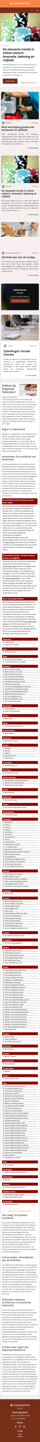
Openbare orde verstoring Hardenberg (16, 1014)
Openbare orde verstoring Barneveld (15, 1017)
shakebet (7, 753)
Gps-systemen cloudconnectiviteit (14, 1106)
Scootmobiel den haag (11, 773)
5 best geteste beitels (11, 815)
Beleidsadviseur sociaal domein (14, 785)
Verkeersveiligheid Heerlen (12, 921)
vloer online (26, 506)
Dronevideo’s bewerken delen (13, 849)
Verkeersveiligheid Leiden (12, 906)
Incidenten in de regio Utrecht (13, 1091)
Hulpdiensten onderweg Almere (14, 980)
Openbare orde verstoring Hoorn (14, 783)
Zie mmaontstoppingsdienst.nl (13, 943)
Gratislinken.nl (9, 832)
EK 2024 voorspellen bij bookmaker (15, 1187)
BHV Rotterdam (9, 1049)
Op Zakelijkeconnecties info (13, 1157)
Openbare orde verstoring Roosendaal (16, 780)
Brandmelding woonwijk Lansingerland (16, 879)
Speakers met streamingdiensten (14, 1098)
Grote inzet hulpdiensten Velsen (14, 997)
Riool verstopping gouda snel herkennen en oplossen (18, 128)
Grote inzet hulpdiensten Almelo (14, 992)
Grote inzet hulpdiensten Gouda (14, 990)
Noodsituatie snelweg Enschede (14, 1096)
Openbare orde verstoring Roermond (16, 1019)
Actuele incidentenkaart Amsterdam (15, 970)
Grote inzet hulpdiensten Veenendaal (15, 1002)
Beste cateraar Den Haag (12, 854)
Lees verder (10, 81)
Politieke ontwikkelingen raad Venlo (15, 987)
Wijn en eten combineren (12, 1093)
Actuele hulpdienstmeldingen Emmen (16, 1130)
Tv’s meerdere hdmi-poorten (13, 1108)
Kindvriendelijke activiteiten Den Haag (16, 913)
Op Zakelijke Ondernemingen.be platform (17, 886)
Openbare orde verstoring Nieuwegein (16, 1009)
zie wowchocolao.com (11, 765)
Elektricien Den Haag (11, 800)
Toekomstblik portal (10, 1029)
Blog (20, 1434)
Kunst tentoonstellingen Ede (13, 916)
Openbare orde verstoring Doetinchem (16, 1022)
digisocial (7, 1071)
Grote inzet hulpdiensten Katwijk (14, 1005)
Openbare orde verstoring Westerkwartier (17, 1012)
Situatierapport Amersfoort (12, 844)
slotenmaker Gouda (10, 566)
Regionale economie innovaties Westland (17, 1113)
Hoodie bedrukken (10, 709)
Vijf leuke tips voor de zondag (18, 257)
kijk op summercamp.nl (11, 1204)
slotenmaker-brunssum (11, 741)
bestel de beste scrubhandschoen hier (16, 1172)
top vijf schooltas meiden (12, 1078)
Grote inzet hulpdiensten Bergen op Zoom (17, 1000)
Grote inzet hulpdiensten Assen (14, 995)
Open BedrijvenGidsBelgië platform (15, 859)
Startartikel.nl (8, 822)
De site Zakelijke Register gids (13, 958)
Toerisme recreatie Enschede (13, 1111)
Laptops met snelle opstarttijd (13, 1152)
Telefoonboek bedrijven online (13, 1197)
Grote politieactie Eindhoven (13, 975)
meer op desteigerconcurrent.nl (14, 726)
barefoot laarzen (9, 1037)
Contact (20, 1436)
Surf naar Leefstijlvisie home (13, 696)
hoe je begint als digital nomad (14, 1088)
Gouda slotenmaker (12, 578)
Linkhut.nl (7, 824)
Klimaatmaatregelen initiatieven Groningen (17, 852)
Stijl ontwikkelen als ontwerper (13, 874)
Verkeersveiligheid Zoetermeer (14, 901)
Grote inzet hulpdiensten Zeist (13, 1007)
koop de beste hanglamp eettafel (14, 935)
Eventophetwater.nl (10, 857)
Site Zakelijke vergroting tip (13, 960)
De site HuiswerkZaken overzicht (14, 955)
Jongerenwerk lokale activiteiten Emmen (16, 1118)
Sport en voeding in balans (12, 669)
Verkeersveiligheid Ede (11, 908)
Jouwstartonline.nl (10, 837)
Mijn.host (7, 1180)
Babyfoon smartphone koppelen (14, 1103)
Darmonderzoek (9, 792)
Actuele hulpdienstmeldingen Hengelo (16, 1150)
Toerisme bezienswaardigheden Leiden (16, 691)
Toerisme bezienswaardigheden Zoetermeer (18, 686)
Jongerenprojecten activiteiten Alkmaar (16, 1115)
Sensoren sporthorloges (12, 1101)
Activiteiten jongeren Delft (12, 1120)
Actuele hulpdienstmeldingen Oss (14, 1143)
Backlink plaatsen (20, 300)
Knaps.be (7, 827)
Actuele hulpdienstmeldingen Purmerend (17, 1148)
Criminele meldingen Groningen (14, 977)
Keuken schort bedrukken (12, 711)
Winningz (7, 748)
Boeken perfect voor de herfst (13, 672)
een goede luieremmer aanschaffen (15, 662)
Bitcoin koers (8, 718)
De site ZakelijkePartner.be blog (14, 866)
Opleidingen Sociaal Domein (16, 352)
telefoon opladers (10, 1064)
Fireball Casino (9, 758)
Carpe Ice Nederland (11, 1039)
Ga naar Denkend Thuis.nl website (15, 861)
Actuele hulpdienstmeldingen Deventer (16, 1138)
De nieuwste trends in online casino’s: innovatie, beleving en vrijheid (19, 193)
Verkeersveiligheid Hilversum (13, 918)
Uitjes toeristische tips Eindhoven (14, 679)
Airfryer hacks (9, 911)
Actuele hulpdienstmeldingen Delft (15, 1133)
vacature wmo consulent (12, 644)
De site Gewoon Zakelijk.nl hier (14, 923)
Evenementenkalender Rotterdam (15, 677)
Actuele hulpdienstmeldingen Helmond (16, 1140)
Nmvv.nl (7, 839)
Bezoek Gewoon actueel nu (13, 953)
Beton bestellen (9, 733)
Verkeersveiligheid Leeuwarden (14, 903)
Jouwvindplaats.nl (10, 842)
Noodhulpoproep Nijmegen (12, 982)
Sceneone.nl (8, 834)
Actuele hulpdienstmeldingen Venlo (15, 1135)
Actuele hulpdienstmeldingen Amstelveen (17, 1145)
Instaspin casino (9, 642)
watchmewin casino (10, 755)
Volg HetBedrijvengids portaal (13, 926)
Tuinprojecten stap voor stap (13, 950)
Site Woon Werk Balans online (13, 699)
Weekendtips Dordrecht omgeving (15, 694)
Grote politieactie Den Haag (13, 972)
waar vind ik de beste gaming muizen (16, 807)
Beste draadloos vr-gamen (12, 876)
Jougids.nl (8, 829)
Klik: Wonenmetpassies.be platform (15, 1027)
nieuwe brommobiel (10, 652)
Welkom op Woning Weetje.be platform (16, 881)
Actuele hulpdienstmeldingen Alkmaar (16, 1128)
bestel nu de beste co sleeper (13, 659)
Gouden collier (9, 894)
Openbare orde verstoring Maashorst (16, 1024)
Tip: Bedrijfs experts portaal (13, 1041)
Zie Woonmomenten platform (13, 864)
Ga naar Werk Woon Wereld (13, 701)
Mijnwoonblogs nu (10, 1155)
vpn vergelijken (9, 1165)
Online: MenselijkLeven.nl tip (13, 963)
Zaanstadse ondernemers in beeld (15, 681)
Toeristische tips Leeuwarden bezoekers (16, 689)
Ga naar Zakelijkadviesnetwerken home (16, 928)
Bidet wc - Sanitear (10, 1056)
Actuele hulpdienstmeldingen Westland (16, 1125)
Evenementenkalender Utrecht (14, 674)
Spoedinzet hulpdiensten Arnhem (14, 985)
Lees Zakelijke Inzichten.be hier (14, 884)
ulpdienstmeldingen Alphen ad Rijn (15, 1123)
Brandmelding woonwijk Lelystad (14, 1194)
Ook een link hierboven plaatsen (20, 1211)
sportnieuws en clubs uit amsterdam (15, 1086)
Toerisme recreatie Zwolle (12, 684)
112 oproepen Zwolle (11, 847)
